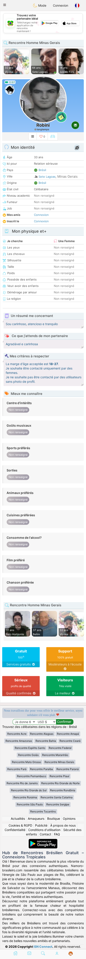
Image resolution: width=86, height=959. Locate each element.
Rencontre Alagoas (41, 733)
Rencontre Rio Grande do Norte (60, 783)
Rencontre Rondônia (62, 790)
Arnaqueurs (36, 818)
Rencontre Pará (16, 769)
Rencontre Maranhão (55, 755)
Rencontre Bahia (46, 740)
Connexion (60, 5)
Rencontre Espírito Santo (30, 748)
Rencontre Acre (16, 733)
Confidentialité (15, 830)
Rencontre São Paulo (30, 804)
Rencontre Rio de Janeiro (22, 783)
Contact (45, 834)
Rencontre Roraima (25, 797)
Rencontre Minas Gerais (59, 762)
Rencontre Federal (60, 748)
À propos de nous (63, 825)
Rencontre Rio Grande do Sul (29, 790)
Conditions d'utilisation (44, 830)
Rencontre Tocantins (43, 811)
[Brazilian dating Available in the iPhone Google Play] (43, 841)
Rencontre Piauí (59, 776)
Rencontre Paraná (67, 769)
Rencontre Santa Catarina (57, 797)
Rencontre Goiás (28, 755)
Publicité (41, 825)
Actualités (18, 818)
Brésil (42, 170)
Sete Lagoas (47, 176)
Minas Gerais (67, 176)
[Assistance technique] (70, 953)
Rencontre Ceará (70, 740)
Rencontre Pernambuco (31, 776)
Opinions (69, 818)
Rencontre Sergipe (57, 804)
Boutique (53, 818)
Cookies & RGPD (20, 825)
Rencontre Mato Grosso (26, 762)
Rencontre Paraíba (41, 769)
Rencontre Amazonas (19, 740)
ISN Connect (43, 946)
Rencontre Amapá (68, 733)
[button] (4, 5)
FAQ (57, 834)
